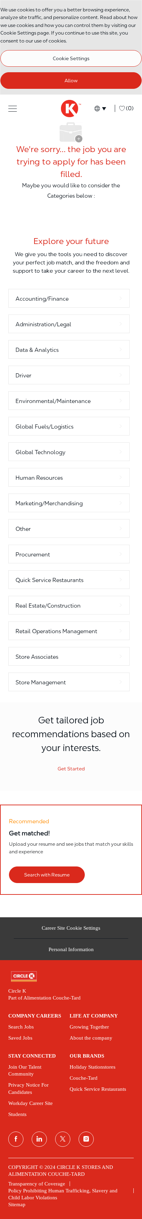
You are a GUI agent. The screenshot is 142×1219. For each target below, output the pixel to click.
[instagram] (86, 1139)
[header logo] (71, 108)
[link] (71, 976)
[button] (12, 108)
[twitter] (62, 1139)
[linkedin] (39, 1139)
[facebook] (15, 1139)
